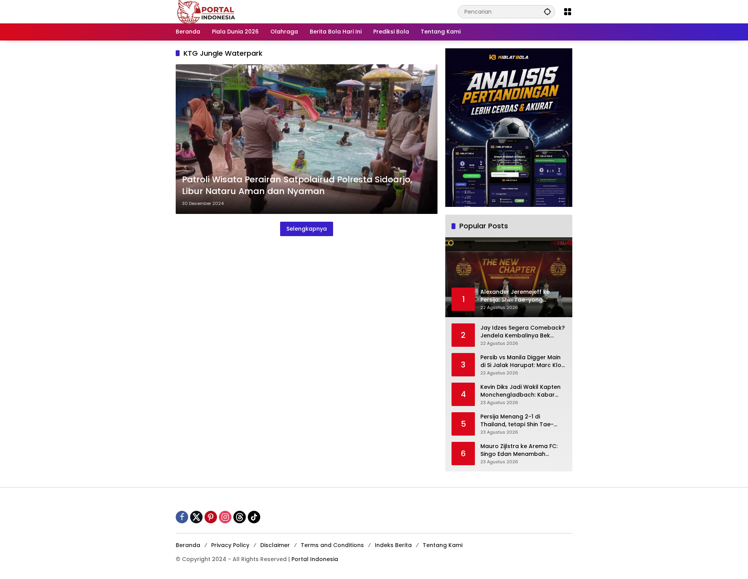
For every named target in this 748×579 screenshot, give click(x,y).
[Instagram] (225, 517)
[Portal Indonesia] (206, 11)
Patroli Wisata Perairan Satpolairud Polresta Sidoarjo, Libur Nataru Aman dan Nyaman (297, 186)
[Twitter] (196, 517)
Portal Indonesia (314, 559)
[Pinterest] (211, 517)
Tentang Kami (442, 545)
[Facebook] (182, 517)
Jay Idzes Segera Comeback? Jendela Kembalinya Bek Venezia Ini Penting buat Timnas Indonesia (522, 331)
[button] (547, 11)
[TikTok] (254, 517)
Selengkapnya (306, 229)
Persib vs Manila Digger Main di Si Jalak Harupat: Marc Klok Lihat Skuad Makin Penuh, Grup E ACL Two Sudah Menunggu (522, 361)
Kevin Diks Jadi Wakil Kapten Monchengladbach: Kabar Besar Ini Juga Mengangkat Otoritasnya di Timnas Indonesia (520, 391)
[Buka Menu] (567, 11)
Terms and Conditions (332, 545)
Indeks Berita (393, 545)
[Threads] (239, 517)
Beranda (188, 545)
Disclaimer (275, 545)
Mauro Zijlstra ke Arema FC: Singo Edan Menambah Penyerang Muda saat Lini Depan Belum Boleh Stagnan (520, 450)
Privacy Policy (230, 545)
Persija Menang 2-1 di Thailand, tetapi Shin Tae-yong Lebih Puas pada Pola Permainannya (518, 420)
